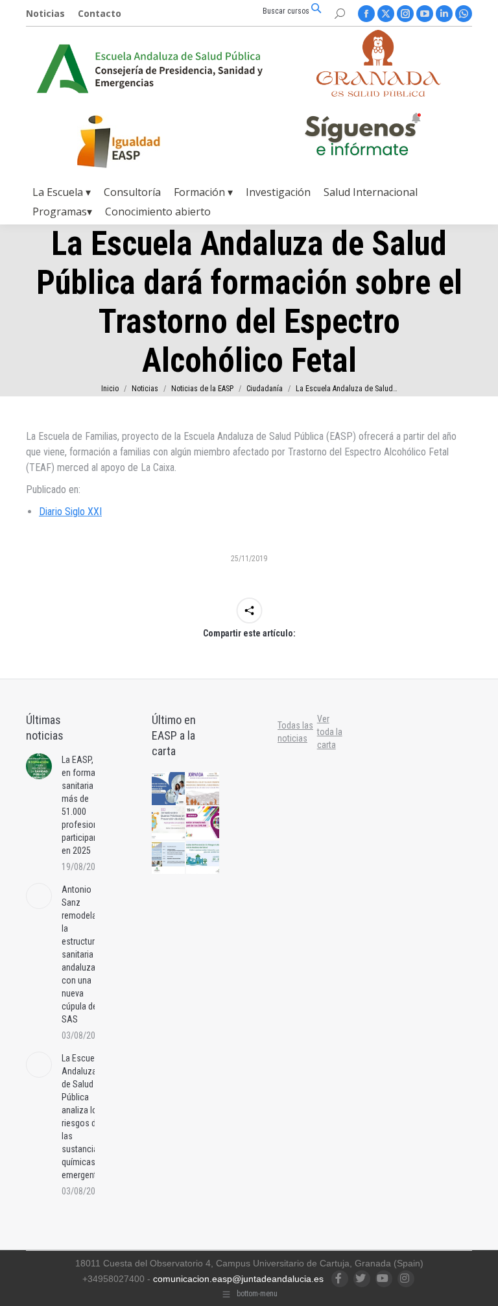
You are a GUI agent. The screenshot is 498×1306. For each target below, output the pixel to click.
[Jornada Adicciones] (169, 823)
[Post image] (39, 766)
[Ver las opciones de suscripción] (362, 137)
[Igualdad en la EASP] (139, 141)
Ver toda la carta (329, 732)
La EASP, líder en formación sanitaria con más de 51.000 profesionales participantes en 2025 (87, 805)
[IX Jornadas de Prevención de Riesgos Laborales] (203, 858)
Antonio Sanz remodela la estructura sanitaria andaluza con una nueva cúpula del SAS (80, 954)
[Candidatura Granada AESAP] (378, 93)
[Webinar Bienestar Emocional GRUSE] (203, 823)
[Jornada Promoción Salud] (203, 789)
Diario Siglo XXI (70, 511)
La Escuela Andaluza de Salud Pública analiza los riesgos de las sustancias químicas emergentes (84, 1116)
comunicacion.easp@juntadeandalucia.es (238, 1279)
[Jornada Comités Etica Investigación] (169, 789)
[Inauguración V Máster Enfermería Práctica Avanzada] (169, 858)
